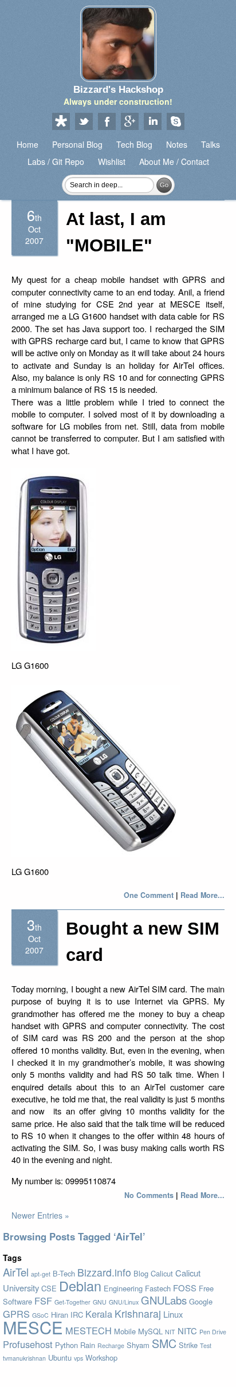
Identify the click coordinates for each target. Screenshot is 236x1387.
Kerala (98, 1314)
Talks (210, 144)
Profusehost (28, 1344)
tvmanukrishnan (24, 1358)
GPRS (16, 1314)
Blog (140, 1273)
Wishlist (111, 161)
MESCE (33, 1327)
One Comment (149, 895)
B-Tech (64, 1273)
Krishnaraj (138, 1313)
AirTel (16, 1271)
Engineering (123, 1288)
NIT (170, 1331)
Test (205, 1345)
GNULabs (164, 1300)
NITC (187, 1331)
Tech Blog (134, 144)
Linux (173, 1314)
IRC (76, 1314)
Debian (80, 1285)
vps (78, 1358)
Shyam (138, 1344)
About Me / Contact (174, 161)
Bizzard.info (104, 1272)
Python (66, 1344)
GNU (100, 1302)
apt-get (40, 1274)
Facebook (106, 122)
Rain (87, 1344)
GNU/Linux (124, 1302)
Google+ (129, 122)
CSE (49, 1288)
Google (201, 1301)
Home (27, 144)
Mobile (125, 1331)
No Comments (149, 1195)
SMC (164, 1343)
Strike (188, 1344)
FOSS (184, 1288)
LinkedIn (152, 122)
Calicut (162, 1273)
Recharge (110, 1345)
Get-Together (72, 1302)
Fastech (158, 1288)
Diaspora (61, 122)
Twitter (83, 122)
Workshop (101, 1357)
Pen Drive (212, 1331)
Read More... (202, 895)
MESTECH (88, 1330)
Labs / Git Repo (55, 161)
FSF (43, 1300)
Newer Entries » (40, 1215)
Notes (176, 144)
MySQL (150, 1331)
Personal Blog (77, 144)
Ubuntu (60, 1357)
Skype (175, 122)
